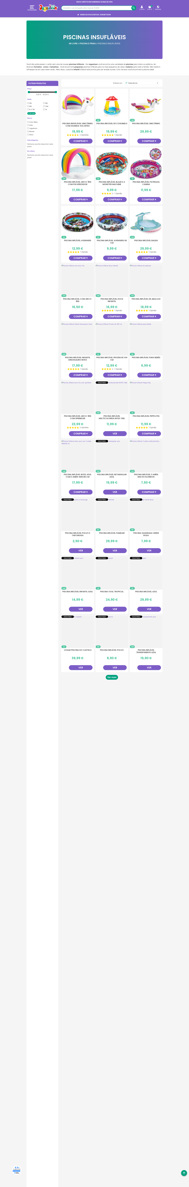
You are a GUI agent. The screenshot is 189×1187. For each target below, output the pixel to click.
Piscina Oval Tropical (112, 591)
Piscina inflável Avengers (77, 240)
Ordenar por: (117, 83)
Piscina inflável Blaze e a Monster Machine (112, 183)
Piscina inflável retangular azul (112, 475)
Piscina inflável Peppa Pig (146, 416)
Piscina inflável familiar (112, 533)
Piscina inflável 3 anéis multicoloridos (146, 475)
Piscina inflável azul (146, 591)
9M (46, 103)
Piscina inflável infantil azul (77, 591)
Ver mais (111, 677)
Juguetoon (33, 128)
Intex (31, 125)
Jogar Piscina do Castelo (78, 650)
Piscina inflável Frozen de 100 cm (111, 358)
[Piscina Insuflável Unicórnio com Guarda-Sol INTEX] (77, 105)
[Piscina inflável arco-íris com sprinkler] (77, 397)
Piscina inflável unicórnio (146, 123)
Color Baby (33, 122)
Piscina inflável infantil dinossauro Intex (77, 358)
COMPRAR (81, 141)
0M (30, 103)
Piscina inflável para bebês (146, 357)
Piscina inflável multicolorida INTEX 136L (112, 417)
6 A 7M (32, 109)
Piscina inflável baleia (146, 240)
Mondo (31, 131)
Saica (31, 135)
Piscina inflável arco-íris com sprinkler (77, 417)
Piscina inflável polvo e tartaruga (77, 534)
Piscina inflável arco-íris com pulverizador (77, 183)
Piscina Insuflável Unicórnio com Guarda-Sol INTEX (77, 124)
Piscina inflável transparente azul (146, 651)
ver (115, 433)
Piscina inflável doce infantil (112, 300)
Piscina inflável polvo (112, 650)
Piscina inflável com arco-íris (77, 300)
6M (30, 106)
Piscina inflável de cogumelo (111, 123)
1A (46, 109)
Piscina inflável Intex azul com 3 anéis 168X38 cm (77, 475)
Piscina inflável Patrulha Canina (146, 183)
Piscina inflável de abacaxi (146, 299)
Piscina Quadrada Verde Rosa (146, 534)
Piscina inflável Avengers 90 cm (112, 241)
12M (46, 106)
